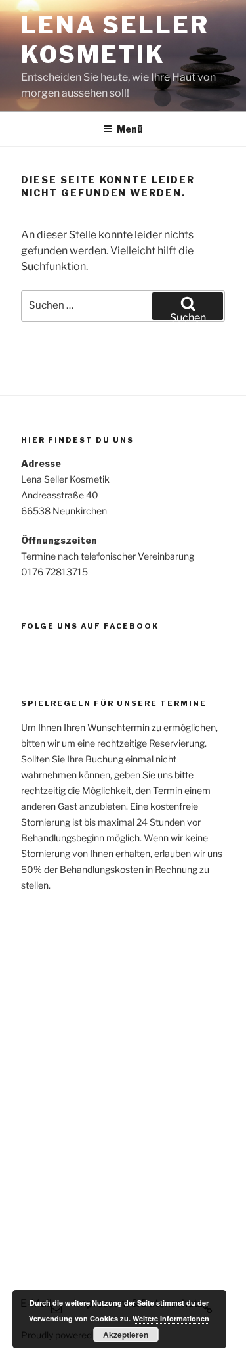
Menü (130, 129)
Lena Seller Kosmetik (115, 40)
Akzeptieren (125, 1334)
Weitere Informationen (171, 1318)
